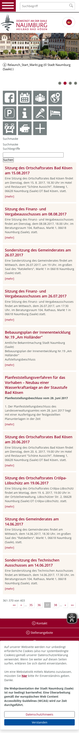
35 (31, 605)
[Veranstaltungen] (40, 113)
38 (55, 605)
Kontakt (41, 623)
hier (24, 676)
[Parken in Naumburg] (9, 113)
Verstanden (39, 722)
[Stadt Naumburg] (39, 23)
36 (39, 605)
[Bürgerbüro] (40, 97)
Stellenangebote (41, 632)
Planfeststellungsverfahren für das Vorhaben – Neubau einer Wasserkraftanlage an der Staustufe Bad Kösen (36, 385)
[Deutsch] (69, 22)
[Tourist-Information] (25, 113)
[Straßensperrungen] (9, 128)
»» (72, 605)
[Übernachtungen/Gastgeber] (55, 113)
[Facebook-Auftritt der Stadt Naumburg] (9, 97)
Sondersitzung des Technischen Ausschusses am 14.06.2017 (32, 563)
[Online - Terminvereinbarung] (25, 97)
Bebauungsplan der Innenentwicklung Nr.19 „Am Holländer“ (37, 335)
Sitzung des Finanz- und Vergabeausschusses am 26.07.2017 (35, 294)
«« (14, 605)
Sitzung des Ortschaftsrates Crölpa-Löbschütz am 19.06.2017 (36, 480)
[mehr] (9, 196)
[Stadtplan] (55, 97)
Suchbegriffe (11, 149)
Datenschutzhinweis (39, 714)
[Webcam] (25, 128)
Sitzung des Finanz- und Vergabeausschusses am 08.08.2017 (35, 211)
